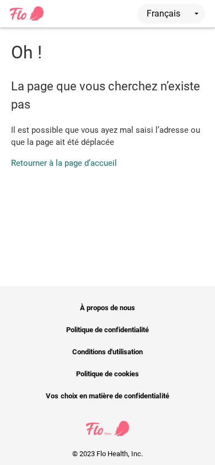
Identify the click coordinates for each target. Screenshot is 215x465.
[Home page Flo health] (27, 19)
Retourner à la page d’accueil (64, 163)
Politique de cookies (107, 374)
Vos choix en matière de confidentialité (107, 396)
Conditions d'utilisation (107, 352)
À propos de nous (108, 308)
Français (164, 13)
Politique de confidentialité (107, 330)
